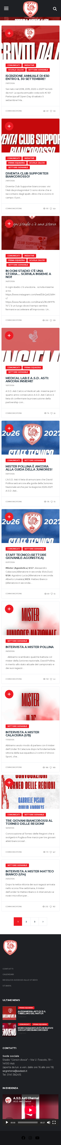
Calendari (8, 974)
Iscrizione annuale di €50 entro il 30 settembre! (27, 77)
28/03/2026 (10, 651)
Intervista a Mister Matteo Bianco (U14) (30, 873)
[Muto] (48, 1122)
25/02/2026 (10, 879)
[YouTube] (37, 1138)
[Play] (7, 1122)
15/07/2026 (10, 385)
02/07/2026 (10, 562)
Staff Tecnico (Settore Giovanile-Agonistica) (26, 556)
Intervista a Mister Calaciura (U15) (22, 733)
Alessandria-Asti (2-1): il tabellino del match (32, 1012)
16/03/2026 (10, 828)
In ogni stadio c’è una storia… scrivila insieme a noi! (28, 274)
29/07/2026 (10, 83)
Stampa (7, 986)
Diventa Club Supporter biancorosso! (27, 175)
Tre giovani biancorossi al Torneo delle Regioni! (29, 822)
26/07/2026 (10, 281)
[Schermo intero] (54, 1122)
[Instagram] (30, 1138)
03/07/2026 (10, 474)
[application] (30, 1110)
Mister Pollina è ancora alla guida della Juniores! (29, 468)
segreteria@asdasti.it (15, 1070)
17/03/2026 (10, 740)
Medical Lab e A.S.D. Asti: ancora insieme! (27, 379)
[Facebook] (23, 1138)
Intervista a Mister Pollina (30, 647)
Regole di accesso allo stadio (20, 980)
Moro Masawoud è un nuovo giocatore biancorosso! (35, 1029)
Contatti (8, 969)
